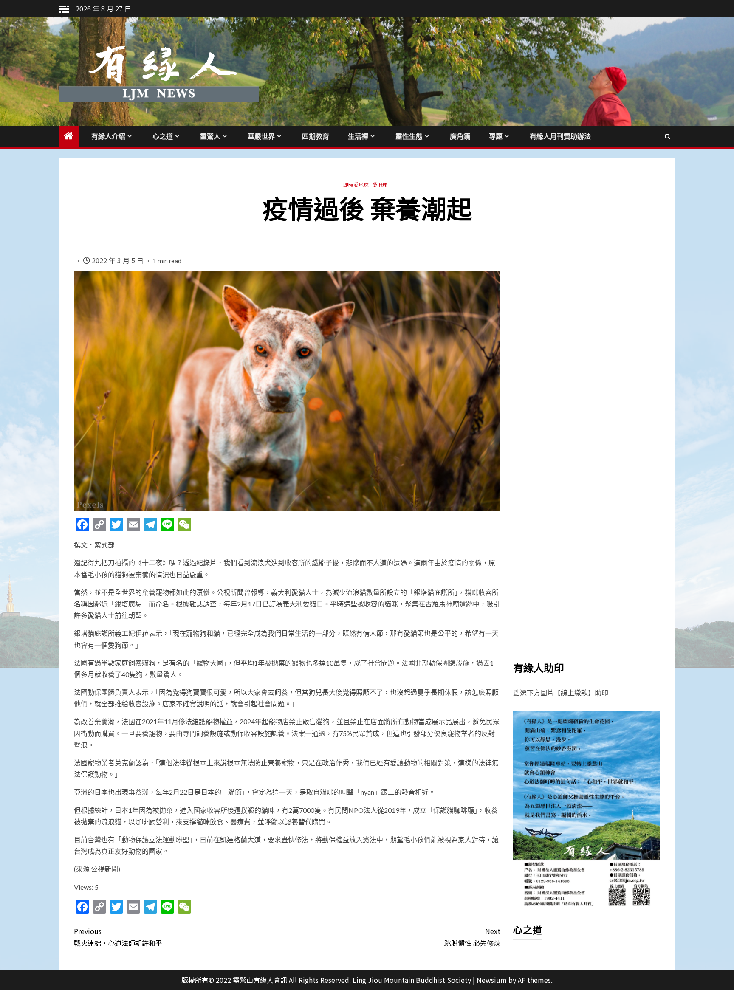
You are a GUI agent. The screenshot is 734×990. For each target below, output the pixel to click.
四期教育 (315, 137)
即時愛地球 (356, 184)
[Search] (667, 136)
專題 (496, 137)
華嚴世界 (261, 137)
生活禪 (358, 137)
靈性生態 (409, 137)
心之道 (162, 137)
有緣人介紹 (108, 137)
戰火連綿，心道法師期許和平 (118, 937)
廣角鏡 (460, 137)
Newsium (492, 980)
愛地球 (379, 184)
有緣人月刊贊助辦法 (560, 137)
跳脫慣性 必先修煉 (472, 937)
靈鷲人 (210, 137)
